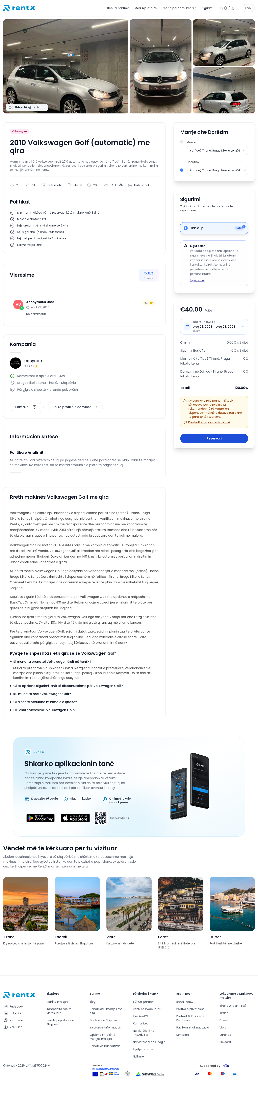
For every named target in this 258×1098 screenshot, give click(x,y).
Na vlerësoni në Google (149, 1042)
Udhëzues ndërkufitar (105, 1046)
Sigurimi (207, 8)
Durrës (224, 1020)
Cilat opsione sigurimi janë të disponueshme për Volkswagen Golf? (68, 686)
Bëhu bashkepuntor (146, 1009)
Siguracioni (197, 280)
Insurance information (105, 1027)
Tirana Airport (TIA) (233, 1006)
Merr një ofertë (146, 8)
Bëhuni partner (118, 8)
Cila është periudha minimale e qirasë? (45, 702)
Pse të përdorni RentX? (179, 8)
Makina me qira (57, 1002)
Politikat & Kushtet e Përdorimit (190, 1018)
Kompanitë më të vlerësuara (59, 1011)
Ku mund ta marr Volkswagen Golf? (42, 694)
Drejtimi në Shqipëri (103, 1020)
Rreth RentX (184, 1002)
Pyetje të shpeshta (146, 1049)
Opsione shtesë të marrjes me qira (102, 1037)
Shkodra (225, 1042)
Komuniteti (141, 1023)
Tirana (224, 1013)
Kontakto (182, 1035)
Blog (93, 1002)
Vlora (223, 1027)
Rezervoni (214, 438)
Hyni (248, 8)
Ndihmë (138, 1056)
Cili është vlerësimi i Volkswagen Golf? (44, 710)
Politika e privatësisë (190, 1009)
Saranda (225, 1035)
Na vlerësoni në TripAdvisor (143, 1033)
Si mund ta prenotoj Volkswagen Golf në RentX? (52, 661)
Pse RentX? (141, 1016)
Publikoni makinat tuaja (192, 1027)
